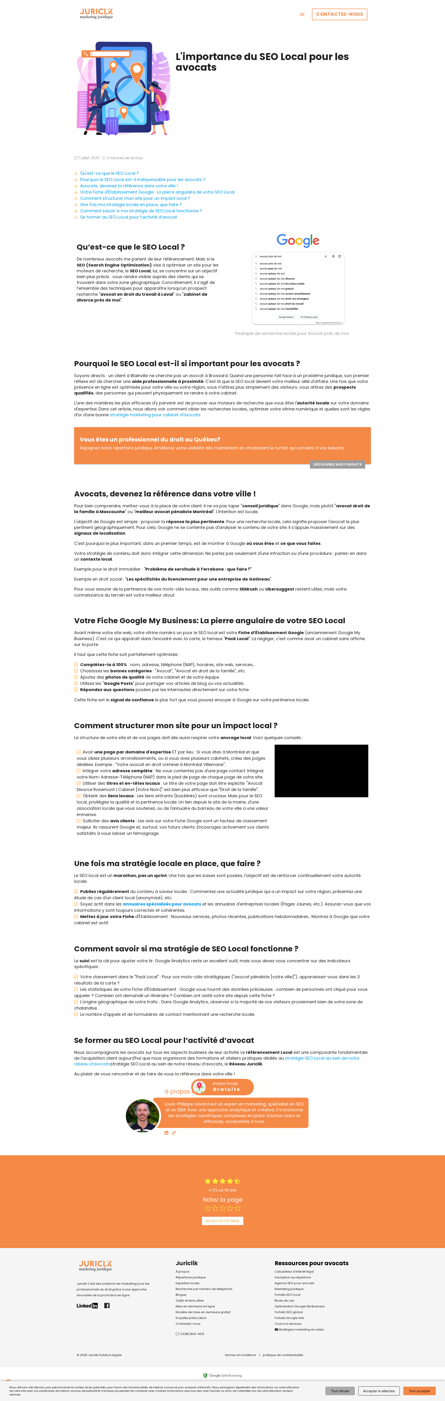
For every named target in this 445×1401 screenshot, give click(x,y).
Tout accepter (419, 1391)
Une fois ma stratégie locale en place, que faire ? (131, 204)
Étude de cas (284, 1300)
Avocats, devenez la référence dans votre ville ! (129, 186)
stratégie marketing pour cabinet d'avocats (155, 415)
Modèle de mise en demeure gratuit (203, 1312)
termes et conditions (240, 1355)
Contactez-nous (339, 14)
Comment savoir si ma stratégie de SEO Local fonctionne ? (141, 211)
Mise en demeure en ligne (195, 1306)
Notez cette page (223, 1221)
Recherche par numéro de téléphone (204, 1289)
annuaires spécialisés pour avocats (162, 904)
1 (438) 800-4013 (191, 1334)
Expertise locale (188, 1283)
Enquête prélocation (191, 1318)
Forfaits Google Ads (289, 1318)
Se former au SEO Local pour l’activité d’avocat (128, 217)
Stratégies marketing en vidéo (301, 1329)
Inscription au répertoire (293, 1277)
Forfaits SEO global (289, 1312)
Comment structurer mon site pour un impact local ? (135, 198)
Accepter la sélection (379, 1391)
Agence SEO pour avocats (294, 1283)
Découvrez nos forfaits (338, 464)
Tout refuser (340, 1391)
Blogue (181, 1295)
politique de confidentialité (283, 1355)
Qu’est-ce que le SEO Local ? (109, 173)
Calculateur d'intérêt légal (294, 1271)
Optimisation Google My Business (300, 1306)
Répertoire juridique (191, 1277)
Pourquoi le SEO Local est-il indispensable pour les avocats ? (142, 179)
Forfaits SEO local (287, 1295)
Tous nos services (288, 1324)
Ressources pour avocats (312, 1263)
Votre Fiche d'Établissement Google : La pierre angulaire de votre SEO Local (157, 192)
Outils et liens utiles (190, 1300)
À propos (183, 1271)
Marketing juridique (289, 1289)
